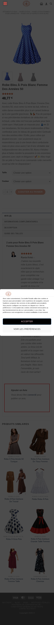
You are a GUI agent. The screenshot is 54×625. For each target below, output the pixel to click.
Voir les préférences (27, 329)
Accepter (27, 321)
